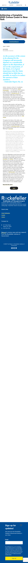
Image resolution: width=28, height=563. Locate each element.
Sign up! (14, 558)
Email (6, 539)
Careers (3, 217)
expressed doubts (15, 126)
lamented (10, 128)
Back (14, 188)
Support (11, 5)
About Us (4, 5)
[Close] (21, 525)
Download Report (14, 41)
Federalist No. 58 (15, 93)
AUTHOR (5, 49)
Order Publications (5, 213)
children (11, 158)
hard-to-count (12, 171)
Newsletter (19, 5)
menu (5, 8)
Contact (3, 215)
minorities (5, 158)
